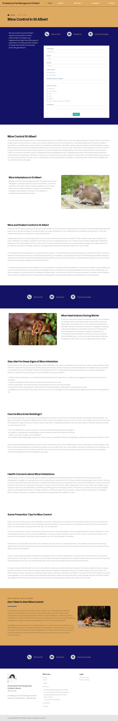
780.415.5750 (55, 34)
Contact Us (77, 34)
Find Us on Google (101, 34)
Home (12, 15)
